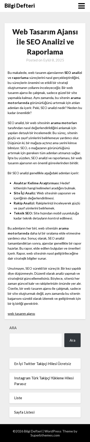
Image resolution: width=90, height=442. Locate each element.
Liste (18, 398)
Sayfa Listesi (24, 412)
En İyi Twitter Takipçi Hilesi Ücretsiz (42, 363)
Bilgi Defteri (20, 5)
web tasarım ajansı (21, 313)
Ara (13, 328)
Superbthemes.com (45, 435)
